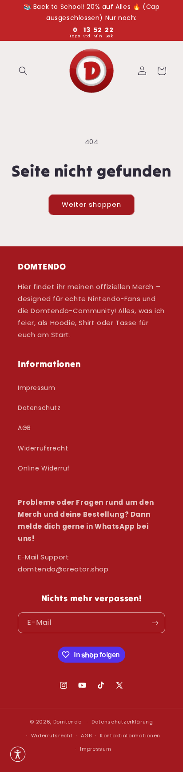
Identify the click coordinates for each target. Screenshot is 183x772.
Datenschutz (39, 407)
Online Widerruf (44, 468)
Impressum (36, 387)
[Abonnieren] (155, 622)
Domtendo (67, 721)
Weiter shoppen (91, 204)
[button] (23, 70)
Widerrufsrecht (43, 448)
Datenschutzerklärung (122, 721)
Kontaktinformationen (130, 735)
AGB (24, 427)
